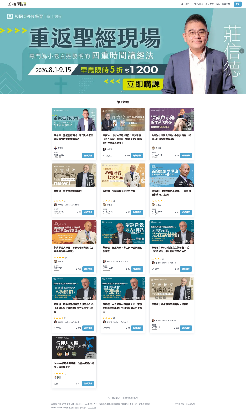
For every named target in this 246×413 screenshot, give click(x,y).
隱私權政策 (190, 404)
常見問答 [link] (226, 4)
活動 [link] (218, 4)
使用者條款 (179, 404)
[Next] (241, 51)
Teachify (92, 407)
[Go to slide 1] (121, 91)
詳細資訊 (88, 155)
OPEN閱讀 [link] (198, 4)
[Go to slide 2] (124, 91)
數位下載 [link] (210, 4)
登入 (238, 4)
